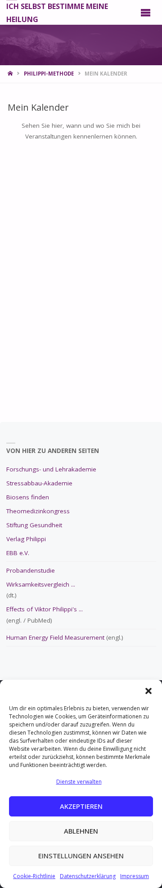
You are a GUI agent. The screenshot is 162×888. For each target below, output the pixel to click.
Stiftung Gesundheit (34, 525)
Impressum (134, 876)
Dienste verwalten (79, 781)
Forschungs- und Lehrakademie (51, 469)
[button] (148, 690)
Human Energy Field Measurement (55, 637)
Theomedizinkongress (38, 511)
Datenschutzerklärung (88, 876)
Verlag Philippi (26, 539)
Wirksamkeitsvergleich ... (40, 584)
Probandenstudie (30, 570)
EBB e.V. (17, 553)
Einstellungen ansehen (81, 855)
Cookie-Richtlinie (34, 876)
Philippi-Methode (49, 73)
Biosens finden (27, 497)
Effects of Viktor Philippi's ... (44, 609)
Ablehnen (81, 830)
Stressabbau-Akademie (39, 483)
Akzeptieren (81, 806)
